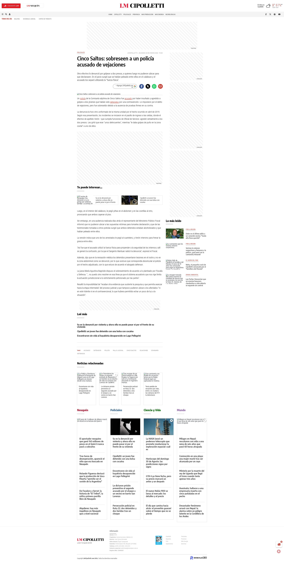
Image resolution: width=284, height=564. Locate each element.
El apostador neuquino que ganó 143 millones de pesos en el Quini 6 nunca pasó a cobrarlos (91, 442)
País (167, 541)
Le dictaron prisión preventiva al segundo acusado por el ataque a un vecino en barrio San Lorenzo (108, 391)
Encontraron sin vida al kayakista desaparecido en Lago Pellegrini (109, 335)
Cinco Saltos (131, 350)
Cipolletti (118, 14)
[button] (2, 14)
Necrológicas (170, 14)
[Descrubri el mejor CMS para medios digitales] (198, 560)
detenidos (114, 102)
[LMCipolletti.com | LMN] (33, 5)
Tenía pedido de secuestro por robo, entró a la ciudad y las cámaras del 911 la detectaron (152, 390)
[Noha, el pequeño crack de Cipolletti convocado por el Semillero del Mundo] (175, 264)
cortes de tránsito (45, 19)
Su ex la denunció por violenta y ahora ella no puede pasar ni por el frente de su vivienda (105, 201)
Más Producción (147, 14)
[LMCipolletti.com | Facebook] (266, 14)
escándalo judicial (29, 19)
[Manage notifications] (279, 551)
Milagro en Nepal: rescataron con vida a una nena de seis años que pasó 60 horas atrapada (191, 442)
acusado (142, 53)
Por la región (190, 229)
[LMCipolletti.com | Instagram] (275, 14)
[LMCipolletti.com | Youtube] (279, 14)
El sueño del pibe (192, 260)
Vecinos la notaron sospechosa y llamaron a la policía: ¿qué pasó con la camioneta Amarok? (196, 251)
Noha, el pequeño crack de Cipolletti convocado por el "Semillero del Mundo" (196, 267)
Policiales (127, 14)
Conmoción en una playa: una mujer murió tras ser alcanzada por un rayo (191, 459)
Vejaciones (144, 350)
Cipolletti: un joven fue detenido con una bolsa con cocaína (149, 200)
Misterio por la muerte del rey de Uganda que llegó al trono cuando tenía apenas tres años (191, 474)
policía (83, 98)
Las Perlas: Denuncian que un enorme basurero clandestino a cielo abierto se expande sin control (196, 282)
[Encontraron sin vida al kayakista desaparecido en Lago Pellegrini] (86, 378)
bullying (17, 19)
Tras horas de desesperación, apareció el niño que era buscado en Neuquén (92, 460)
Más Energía (159, 14)
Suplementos (169, 543)
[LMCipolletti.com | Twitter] (270, 14)
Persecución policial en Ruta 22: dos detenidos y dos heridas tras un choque (130, 390)
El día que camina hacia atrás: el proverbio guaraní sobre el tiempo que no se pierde (158, 509)
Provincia (136, 14)
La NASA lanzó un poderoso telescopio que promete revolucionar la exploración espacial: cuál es (158, 444)
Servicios (183, 543)
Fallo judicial (118, 350)
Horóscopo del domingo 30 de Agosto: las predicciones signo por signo (157, 462)
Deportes (168, 539)
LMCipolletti (132, 53)
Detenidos (81, 353)
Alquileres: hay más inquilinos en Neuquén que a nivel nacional (90, 511)
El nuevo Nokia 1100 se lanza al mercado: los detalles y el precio (157, 493)
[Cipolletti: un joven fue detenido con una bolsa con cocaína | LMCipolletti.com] (129, 200)
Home (110, 14)
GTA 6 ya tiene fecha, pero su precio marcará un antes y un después (158, 479)
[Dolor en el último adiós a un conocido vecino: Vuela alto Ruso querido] (175, 234)
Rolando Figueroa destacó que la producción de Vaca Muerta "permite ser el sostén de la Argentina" (91, 477)
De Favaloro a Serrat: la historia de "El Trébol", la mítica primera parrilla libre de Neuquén (91, 494)
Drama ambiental (192, 275)
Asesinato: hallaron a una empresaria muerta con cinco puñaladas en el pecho (191, 492)
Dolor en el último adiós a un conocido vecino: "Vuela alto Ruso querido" (196, 236)
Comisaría (154, 350)
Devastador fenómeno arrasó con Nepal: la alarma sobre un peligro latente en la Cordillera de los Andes (191, 511)
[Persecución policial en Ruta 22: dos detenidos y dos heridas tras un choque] (131, 378)
